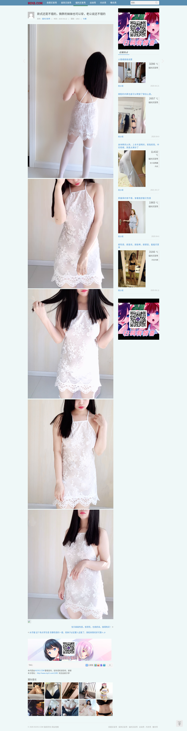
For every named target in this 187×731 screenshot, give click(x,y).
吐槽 (84, 19)
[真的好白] (70, 715)
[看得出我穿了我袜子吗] (53, 715)
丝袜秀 (93, 3)
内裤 (156, 260)
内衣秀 (103, 3)
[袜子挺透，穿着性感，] (36, 715)
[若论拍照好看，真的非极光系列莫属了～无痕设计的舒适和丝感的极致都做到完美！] (36, 698)
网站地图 (55, 727)
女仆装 (152, 163)
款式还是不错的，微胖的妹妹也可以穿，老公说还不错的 (71, 13)
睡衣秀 (113, 3)
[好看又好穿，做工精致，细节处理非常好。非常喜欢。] (104, 698)
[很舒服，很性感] (70, 698)
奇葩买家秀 (52, 3)
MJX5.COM (35, 2)
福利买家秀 (80, 3)
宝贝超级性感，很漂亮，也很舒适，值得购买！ (91, 627)
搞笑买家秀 (66, 3)
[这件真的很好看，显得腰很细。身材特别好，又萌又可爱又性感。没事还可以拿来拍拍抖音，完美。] (87, 698)
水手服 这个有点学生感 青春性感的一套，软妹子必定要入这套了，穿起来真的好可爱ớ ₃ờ (67, 632)
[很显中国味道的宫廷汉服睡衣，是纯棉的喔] (87, 715)
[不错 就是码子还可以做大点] (53, 698)
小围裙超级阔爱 (125, 59)
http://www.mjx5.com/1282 (47, 673)
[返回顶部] (179, 723)
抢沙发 (120, 86)
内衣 (153, 260)
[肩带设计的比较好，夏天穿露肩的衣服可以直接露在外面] (104, 715)
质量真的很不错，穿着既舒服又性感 (134, 198)
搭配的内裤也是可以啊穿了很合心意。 (135, 94)
